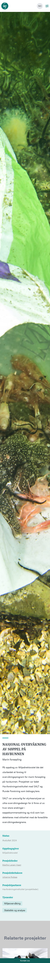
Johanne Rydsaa (9, 877)
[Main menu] (47, 6)
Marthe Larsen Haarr (11, 864)
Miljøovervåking (12, 903)
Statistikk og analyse (14, 910)
